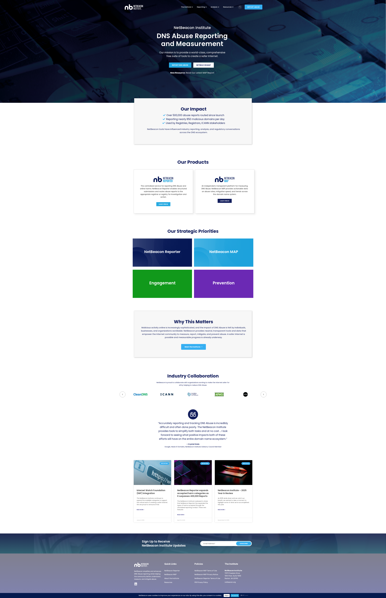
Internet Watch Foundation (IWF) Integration (151, 492)
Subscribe (244, 543)
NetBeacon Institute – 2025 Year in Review (232, 492)
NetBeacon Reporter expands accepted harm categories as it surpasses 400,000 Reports (193, 493)
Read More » (140, 510)
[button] (263, 394)
